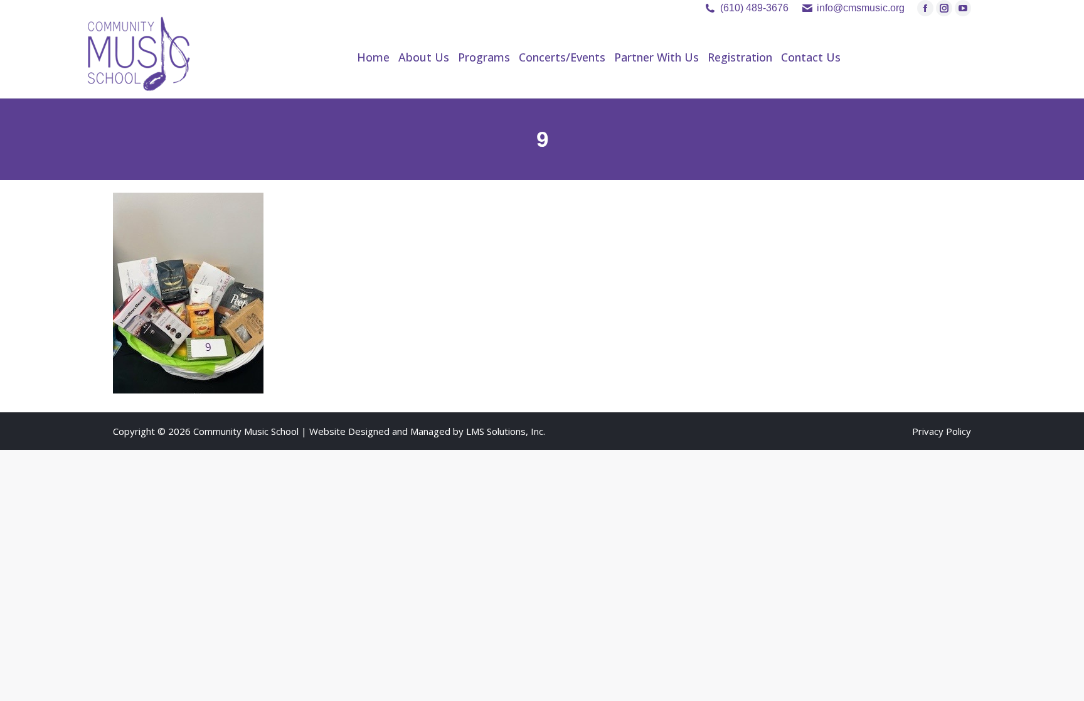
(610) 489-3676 (754, 8)
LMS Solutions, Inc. (505, 431)
